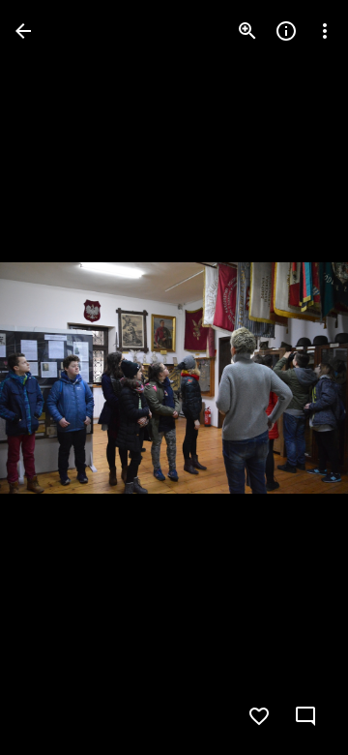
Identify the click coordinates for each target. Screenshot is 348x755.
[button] (54, 377)
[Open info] (286, 31)
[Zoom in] (247, 31)
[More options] (324, 31)
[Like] (259, 716)
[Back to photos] (23, 31)
